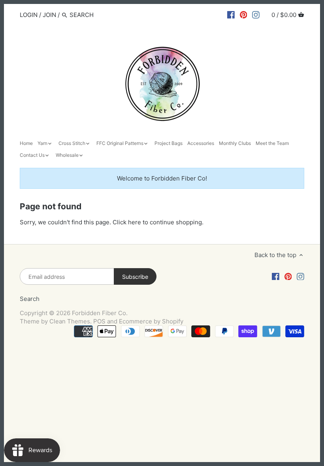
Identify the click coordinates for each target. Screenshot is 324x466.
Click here (127, 222)
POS (99, 321)
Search (30, 299)
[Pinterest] (243, 14)
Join (49, 15)
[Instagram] (256, 14)
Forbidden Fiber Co (99, 313)
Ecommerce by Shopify (151, 321)
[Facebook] (231, 14)
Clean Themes (69, 321)
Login (29, 15)
